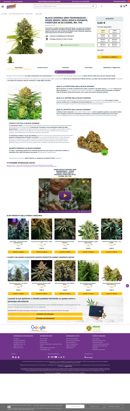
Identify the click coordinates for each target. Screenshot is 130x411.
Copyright (95, 347)
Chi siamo (16, 338)
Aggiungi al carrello (109, 57)
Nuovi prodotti (44, 338)
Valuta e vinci (50, 25)
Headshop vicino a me (19, 344)
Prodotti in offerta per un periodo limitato (51, 344)
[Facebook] (13, 357)
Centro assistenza (70, 342)
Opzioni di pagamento (72, 344)
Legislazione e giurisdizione (99, 346)
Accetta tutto (75, 406)
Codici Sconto (43, 342)
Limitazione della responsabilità (100, 344)
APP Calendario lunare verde (47, 347)
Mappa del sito (70, 347)
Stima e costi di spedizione (73, 340)
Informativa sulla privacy (98, 340)
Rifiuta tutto (94, 406)
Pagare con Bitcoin (71, 346)
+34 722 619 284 (18, 1)
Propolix (17, 142)
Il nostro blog (43, 340)
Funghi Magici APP (45, 349)
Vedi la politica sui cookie (28, 409)
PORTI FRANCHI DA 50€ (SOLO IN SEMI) (49, 1)
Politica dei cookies (97, 342)
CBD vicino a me (18, 346)
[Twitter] (16, 357)
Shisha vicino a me (18, 347)
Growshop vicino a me (19, 342)
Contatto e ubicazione (19, 340)
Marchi (41, 346)
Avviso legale (95, 338)
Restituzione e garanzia (72, 338)
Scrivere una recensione (45, 318)
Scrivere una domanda (45, 314)
